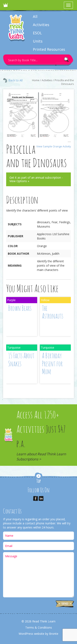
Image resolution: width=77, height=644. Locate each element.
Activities (41, 24)
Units (38, 41)
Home (35, 80)
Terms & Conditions (38, 627)
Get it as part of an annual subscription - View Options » (36, 179)
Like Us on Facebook (35, 498)
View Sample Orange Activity (53, 146)
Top (39, 479)
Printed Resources (49, 49)
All (35, 16)
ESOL (37, 32)
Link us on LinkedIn (41, 498)
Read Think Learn (6, 6)
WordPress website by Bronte (38, 634)
